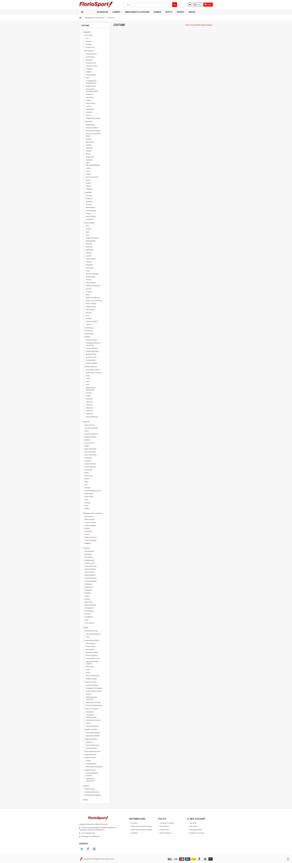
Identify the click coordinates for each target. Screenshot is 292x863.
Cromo (88, 378)
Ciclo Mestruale (91, 764)
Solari (86, 620)
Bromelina (89, 247)
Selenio (88, 396)
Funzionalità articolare (93, 634)
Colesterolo (90, 712)
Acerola (88, 229)
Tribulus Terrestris (92, 321)
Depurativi (89, 742)
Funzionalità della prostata (91, 774)
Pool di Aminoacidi (92, 177)
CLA (87, 38)
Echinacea (89, 265)
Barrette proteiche (90, 437)
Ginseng (88, 280)
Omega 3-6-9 (90, 47)
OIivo (87, 315)
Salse (86, 500)
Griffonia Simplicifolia (93, 285)
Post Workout (89, 328)
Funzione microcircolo (93, 720)
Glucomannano (91, 283)
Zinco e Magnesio (92, 417)
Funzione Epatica (91, 748)
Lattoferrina (90, 97)
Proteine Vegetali (91, 363)
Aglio (87, 232)
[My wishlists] (190, 5)
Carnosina (89, 148)
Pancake (87, 488)
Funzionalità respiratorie (92, 751)
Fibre (87, 78)
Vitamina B (89, 402)
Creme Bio (88, 461)
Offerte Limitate (90, 789)
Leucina (88, 168)
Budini (87, 446)
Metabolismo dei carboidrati (91, 698)
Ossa (87, 637)
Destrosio (89, 201)
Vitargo (88, 213)
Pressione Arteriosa (92, 726)
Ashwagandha (90, 241)
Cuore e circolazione (91, 709)
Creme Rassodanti (91, 578)
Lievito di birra (90, 103)
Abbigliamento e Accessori (137, 12)
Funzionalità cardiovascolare (91, 716)
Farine (87, 473)
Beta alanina (90, 142)
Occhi (88, 670)
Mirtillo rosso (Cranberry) (94, 300)
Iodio (87, 385)
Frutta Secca (89, 476)
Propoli (88, 115)
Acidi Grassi (89, 35)
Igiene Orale (88, 602)
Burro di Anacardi (90, 449)
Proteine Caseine (91, 340)
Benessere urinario (92, 652)
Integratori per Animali (93, 118)
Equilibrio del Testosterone (90, 780)
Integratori (102, 12)
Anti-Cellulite (89, 557)
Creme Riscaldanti (90, 581)
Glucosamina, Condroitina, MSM (92, 90)
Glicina (88, 154)
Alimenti (116, 12)
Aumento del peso (92, 685)
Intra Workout (89, 334)
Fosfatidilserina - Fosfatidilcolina (91, 82)
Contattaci (134, 833)
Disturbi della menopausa (94, 767)
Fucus (88, 271)
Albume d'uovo (90, 425)
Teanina (88, 183)
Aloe (87, 235)
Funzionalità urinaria (92, 745)
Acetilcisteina (90, 125)
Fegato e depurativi (91, 739)
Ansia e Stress (90, 646)
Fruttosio (89, 204)
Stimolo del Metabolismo (94, 705)
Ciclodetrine (90, 219)
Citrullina (88, 151)
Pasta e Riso (89, 493)
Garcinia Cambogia (92, 274)
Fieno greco (90, 268)
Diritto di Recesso (166, 833)
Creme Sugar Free (90, 467)
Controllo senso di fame (94, 691)
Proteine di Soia (91, 354)
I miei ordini (192, 823)
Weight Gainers (91, 86)
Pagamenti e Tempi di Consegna (141, 826)
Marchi (192, 12)
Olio (86, 485)
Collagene (89, 69)
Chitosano (89, 60)
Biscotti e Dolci (90, 443)
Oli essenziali (89, 608)
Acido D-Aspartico (92, 128)
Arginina (88, 139)
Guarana (88, 289)
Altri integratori (89, 51)
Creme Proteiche (90, 464)
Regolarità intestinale (93, 736)
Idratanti (87, 599)
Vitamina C (89, 405)
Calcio (88, 376)
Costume (88, 543)
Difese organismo (92, 655)
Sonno (88, 672)
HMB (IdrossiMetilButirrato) (93, 164)
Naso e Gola (90, 667)
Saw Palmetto (90, 309)
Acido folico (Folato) (93, 370)
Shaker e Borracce (91, 537)
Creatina (88, 72)
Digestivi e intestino (91, 729)
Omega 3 (89, 44)
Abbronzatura (90, 643)
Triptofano (89, 189)
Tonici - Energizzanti (92, 675)
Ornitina (88, 174)
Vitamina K (89, 414)
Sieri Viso (88, 614)
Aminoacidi (88, 121)
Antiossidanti (90, 649)
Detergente (88, 590)
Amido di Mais (90, 216)
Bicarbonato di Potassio (94, 373)
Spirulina (89, 312)
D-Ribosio (89, 198)
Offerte (180, 12)
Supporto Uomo (90, 770)
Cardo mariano (91, 259)
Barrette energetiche (91, 434)
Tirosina (88, 186)
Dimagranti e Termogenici (94, 688)
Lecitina (88, 100)
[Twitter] (81, 849)
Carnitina (89, 145)
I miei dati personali (195, 829)
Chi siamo (134, 823)
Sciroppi (87, 502)
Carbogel (89, 195)
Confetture (88, 458)
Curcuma (89, 262)
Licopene (89, 292)
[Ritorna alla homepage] (80, 17)
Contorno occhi (90, 563)
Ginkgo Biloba (90, 277)
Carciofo (89, 256)
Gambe (88, 723)
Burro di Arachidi (90, 452)
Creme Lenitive (89, 572)
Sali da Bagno (89, 611)
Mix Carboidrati (91, 210)
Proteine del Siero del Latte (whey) (93, 344)
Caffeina (88, 253)
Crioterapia (88, 584)
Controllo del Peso (91, 682)
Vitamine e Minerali (91, 366)
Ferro (87, 381)
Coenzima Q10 (90, 63)
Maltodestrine (90, 207)
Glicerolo (89, 41)
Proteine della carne (92, 351)
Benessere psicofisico (92, 640)
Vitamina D (89, 408)
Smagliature (89, 617)
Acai (87, 226)
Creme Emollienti (90, 569)
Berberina (89, 244)
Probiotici (89, 112)
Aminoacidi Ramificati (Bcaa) (93, 135)
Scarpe (87, 534)
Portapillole (88, 531)
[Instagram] (94, 849)
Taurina (88, 180)
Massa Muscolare (90, 754)
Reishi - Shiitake (91, 303)
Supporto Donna (90, 757)
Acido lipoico (90, 57)
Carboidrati (88, 192)
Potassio (89, 393)
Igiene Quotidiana (90, 605)
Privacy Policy (164, 826)
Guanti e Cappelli (90, 525)
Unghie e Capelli (91, 679)
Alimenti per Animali (91, 428)
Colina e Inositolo (91, 66)
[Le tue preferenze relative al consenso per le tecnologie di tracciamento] (288, 859)
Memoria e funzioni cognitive (92, 663)
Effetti (169, 12)
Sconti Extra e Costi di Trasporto (141, 829)
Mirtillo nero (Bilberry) (93, 297)
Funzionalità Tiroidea (93, 658)
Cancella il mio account (196, 833)
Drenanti (88, 694)
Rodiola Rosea (91, 306)
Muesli (87, 479)
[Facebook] (87, 849)
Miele (86, 482)
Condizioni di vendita (167, 823)
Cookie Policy (164, 829)
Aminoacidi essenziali (93, 131)
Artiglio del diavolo (92, 238)
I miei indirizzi (193, 826)
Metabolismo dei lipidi (93, 702)
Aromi (87, 431)
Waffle (87, 508)
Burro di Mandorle (90, 455)
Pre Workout (89, 331)
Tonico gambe (89, 623)
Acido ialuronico (91, 54)
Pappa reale (90, 109)
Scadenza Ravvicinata (92, 792)
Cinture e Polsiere (90, 522)
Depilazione (89, 587)
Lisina (88, 171)
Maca (88, 295)
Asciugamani (89, 516)
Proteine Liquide (91, 357)
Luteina (88, 106)
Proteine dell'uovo (92, 348)
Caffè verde (90, 250)
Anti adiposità (89, 551)
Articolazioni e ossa (91, 631)
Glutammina (90, 157)
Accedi (198, 4)
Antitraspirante (89, 560)
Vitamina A (89, 399)
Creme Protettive (90, 575)
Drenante (88, 593)
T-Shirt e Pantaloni (90, 540)
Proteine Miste (90, 360)
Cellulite (88, 761)
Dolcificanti (88, 470)
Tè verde (88, 318)
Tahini (86, 505)
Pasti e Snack (89, 496)
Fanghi (87, 596)
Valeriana (89, 324)
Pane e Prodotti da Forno (93, 491)
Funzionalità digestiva (93, 733)
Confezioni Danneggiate (93, 795)
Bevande (87, 440)
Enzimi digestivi (91, 75)
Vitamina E (89, 411)
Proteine (87, 337)
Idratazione (89, 94)
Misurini (87, 528)
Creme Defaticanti (90, 566)
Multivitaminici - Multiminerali (91, 389)
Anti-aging (88, 554)
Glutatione (89, 160)
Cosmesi (157, 12)
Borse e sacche (90, 519)
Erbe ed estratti (90, 223)
